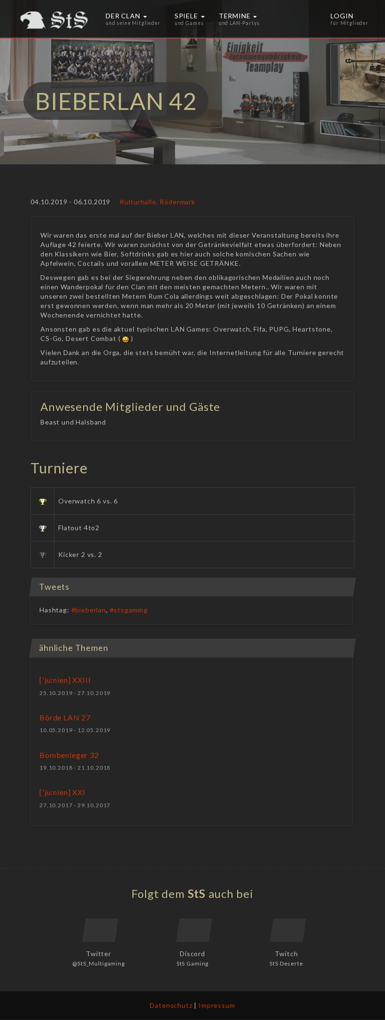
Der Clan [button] (133, 19)
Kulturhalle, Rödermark (157, 202)
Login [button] (350, 19)
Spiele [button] (189, 19)
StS (197, 893)
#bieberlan (88, 610)
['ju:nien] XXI (62, 792)
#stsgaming (129, 610)
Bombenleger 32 (69, 754)
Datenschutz (171, 1005)
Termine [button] (239, 19)
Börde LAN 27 (65, 717)
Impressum (217, 1005)
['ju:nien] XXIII (65, 679)
